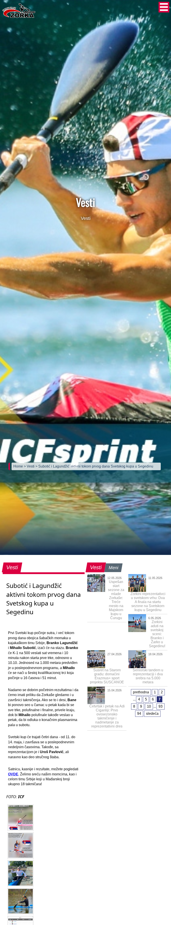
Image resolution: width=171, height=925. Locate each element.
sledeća (152, 713)
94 (139, 713)
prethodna (141, 692)
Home (18, 466)
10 (149, 706)
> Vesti (29, 466)
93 (161, 706)
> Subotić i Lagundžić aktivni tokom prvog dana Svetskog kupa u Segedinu (94, 466)
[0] (20, 817)
